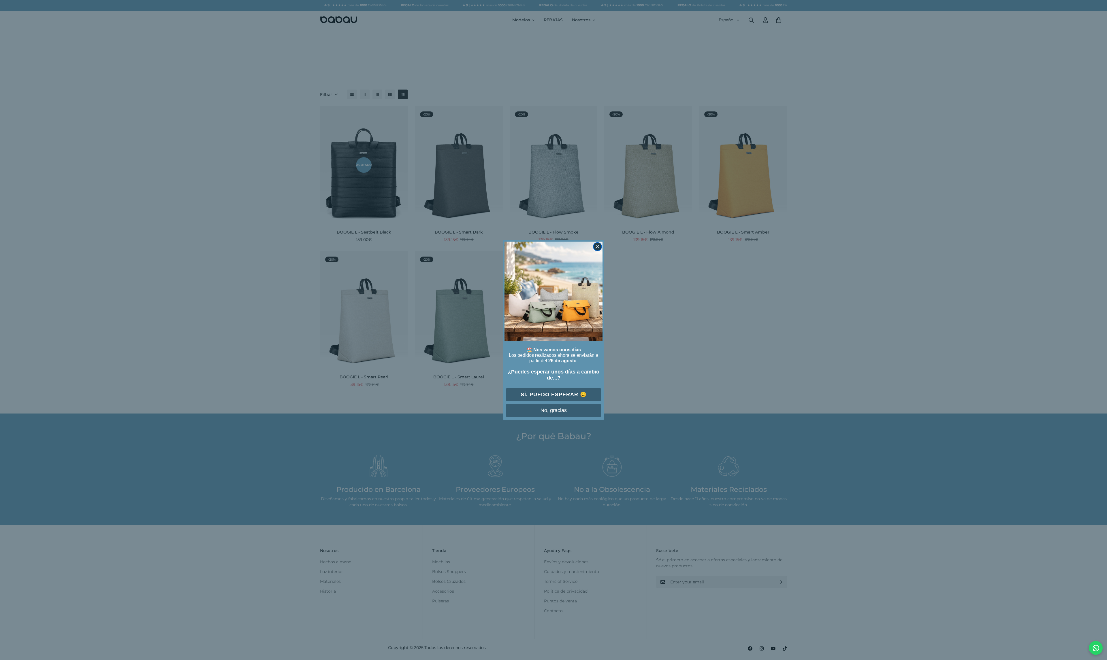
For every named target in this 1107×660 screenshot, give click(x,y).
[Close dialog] (597, 246)
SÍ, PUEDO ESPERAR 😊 (554, 394)
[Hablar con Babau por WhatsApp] (1096, 648)
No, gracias (554, 410)
